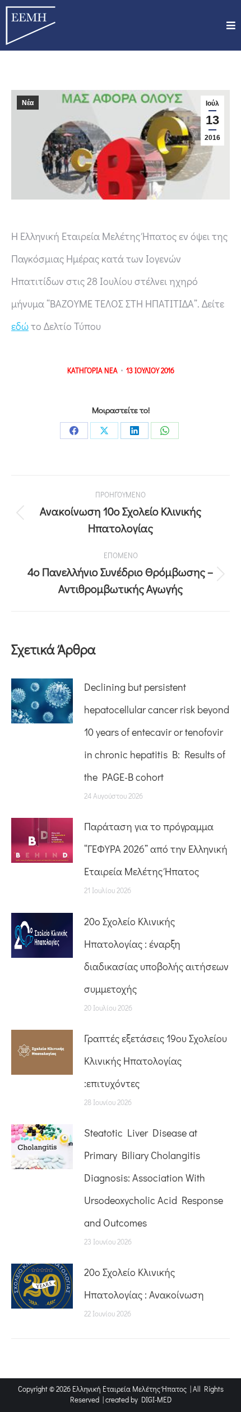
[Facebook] (74, 430)
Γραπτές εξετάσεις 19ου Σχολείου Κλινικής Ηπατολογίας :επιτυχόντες (155, 1060)
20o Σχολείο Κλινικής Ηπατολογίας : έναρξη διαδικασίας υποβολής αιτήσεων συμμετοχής (156, 955)
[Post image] (42, 700)
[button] (230, 25)
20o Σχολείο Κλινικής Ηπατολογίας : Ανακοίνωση (144, 1283)
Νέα (28, 103)
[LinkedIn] (135, 430)
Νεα (111, 370)
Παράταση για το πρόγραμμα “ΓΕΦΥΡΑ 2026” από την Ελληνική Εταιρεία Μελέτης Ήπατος (156, 849)
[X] (104, 430)
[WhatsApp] (165, 430)
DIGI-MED (156, 1399)
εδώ (20, 326)
